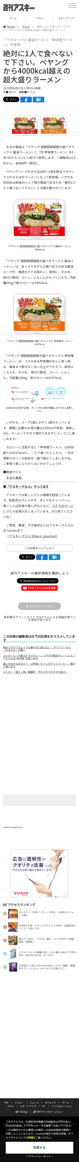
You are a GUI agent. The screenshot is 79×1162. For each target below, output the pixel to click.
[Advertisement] (39, 708)
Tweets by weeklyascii (13, 827)
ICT (43, 1106)
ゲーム (65, 1102)
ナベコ (31, 92)
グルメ (13, 18)
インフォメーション (61, 1106)
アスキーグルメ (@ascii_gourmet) (33, 536)
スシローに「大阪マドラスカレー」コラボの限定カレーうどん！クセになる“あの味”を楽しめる (39, 657)
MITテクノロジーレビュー (50, 1111)
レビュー (19, 1102)
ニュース (34, 1102)
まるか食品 (13, 477)
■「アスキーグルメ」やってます (26, 486)
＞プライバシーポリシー (39, 1156)
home (11, 26)
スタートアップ (39, 18)
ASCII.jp (23, 1111)
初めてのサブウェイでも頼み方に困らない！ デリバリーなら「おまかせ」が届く (37, 648)
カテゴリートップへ (41, 606)
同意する (39, 1147)
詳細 (30, 1137)
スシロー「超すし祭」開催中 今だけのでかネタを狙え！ (35, 672)
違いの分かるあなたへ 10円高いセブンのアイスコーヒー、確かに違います (39, 665)
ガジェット (50, 1102)
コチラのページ (62, 505)
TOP (6, 1102)
